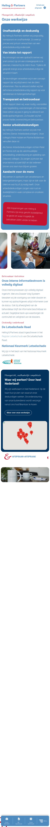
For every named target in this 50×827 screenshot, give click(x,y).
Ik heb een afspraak (39, 6)
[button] (27, 442)
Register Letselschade (12, 336)
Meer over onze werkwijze (18, 413)
